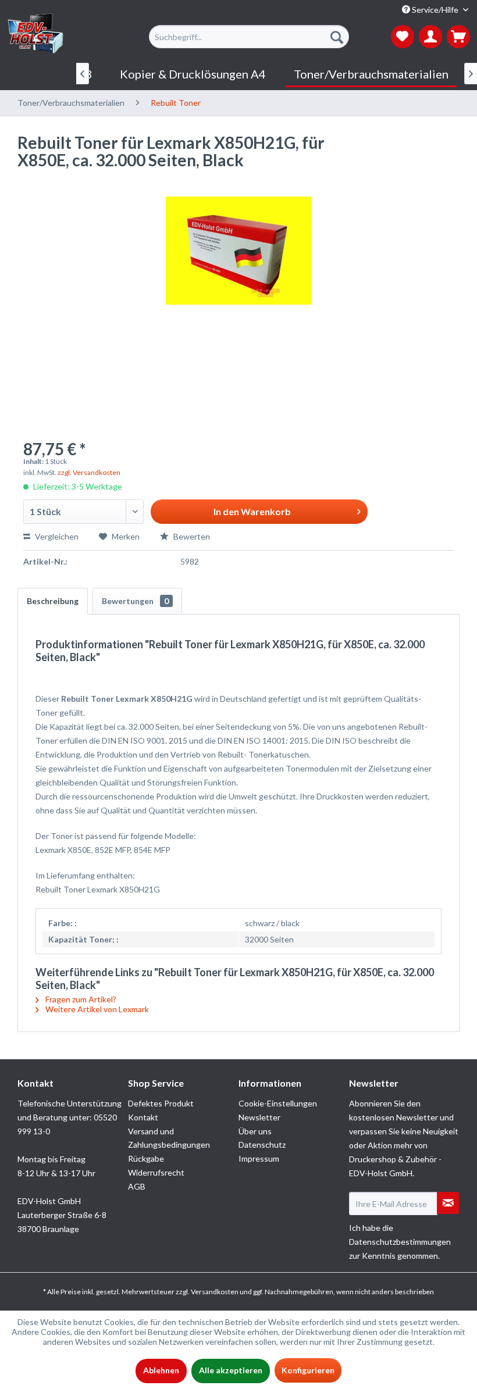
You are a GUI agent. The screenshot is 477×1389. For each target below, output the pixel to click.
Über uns (255, 1131)
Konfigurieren (308, 1370)
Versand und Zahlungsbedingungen (169, 1138)
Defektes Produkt (161, 1103)
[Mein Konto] (430, 36)
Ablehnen (161, 1370)
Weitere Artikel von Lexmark (96, 1009)
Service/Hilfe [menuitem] (435, 10)
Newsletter (259, 1117)
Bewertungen (135, 601)
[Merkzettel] (402, 36)
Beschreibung (53, 601)
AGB (136, 1186)
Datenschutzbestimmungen (400, 1242)
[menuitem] (249, 36)
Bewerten (191, 536)
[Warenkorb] (458, 36)
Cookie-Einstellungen (277, 1103)
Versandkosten (214, 1291)
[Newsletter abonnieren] (448, 1203)
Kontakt (143, 1117)
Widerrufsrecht (156, 1172)
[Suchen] (337, 36)
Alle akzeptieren (230, 1370)
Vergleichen (56, 536)
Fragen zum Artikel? (80, 999)
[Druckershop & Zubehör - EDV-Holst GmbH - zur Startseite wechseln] (36, 34)
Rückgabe (146, 1158)
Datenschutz (262, 1144)
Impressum (258, 1158)
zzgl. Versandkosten (89, 472)
